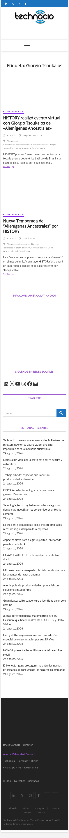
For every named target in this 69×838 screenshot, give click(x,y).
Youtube (27, 812)
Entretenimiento (13, 111)
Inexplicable (39, 247)
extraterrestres (40, 144)
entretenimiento (24, 144)
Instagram (39, 808)
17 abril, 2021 (28, 238)
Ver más (12, 167)
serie (42, 148)
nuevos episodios (30, 148)
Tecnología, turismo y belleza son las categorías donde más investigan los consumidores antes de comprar (32, 509)
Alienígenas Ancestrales (10, 142)
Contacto (31, 754)
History (17, 148)
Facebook (54, 808)
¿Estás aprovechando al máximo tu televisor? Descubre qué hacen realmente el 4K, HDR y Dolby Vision (33, 620)
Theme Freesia (37, 820)
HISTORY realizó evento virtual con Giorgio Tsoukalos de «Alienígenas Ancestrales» (31, 123)
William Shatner (23, 251)
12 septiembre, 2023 (31, 135)
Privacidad (18, 754)
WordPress (51, 820)
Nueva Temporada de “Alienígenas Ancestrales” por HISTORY (30, 226)
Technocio (10, 135)
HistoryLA (27, 247)
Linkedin (13, 808)
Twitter (26, 808)
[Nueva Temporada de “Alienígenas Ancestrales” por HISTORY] (34, 192)
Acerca (7, 754)
